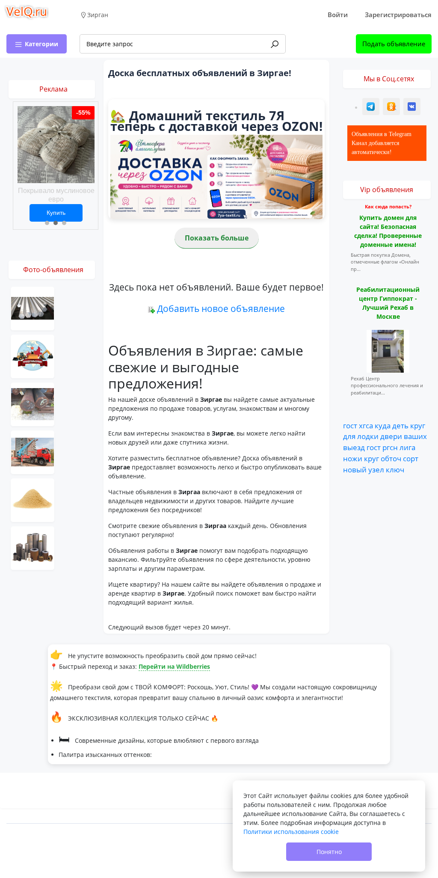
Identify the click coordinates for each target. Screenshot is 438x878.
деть (400, 425)
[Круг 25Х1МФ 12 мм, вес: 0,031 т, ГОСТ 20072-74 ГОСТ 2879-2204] (32, 404)
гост (350, 425)
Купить (56, 212)
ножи (352, 458)
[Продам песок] (32, 499)
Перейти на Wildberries (174, 666)
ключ (395, 469)
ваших (415, 436)
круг (417, 425)
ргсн (390, 447)
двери (391, 436)
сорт (410, 458)
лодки (368, 436)
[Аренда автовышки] (32, 452)
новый (355, 469)
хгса (366, 425)
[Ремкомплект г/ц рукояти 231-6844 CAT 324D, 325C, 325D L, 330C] (32, 356)
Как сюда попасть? (388, 206)
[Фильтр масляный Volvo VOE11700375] (32, 547)
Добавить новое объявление (221, 308)
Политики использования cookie (291, 832)
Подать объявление (393, 43)
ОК (392, 108)
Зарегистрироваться (398, 14)
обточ (391, 458)
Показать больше (217, 238)
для (349, 436)
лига (407, 447)
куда (383, 425)
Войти (338, 14)
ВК (412, 108)
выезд (354, 447)
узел (376, 469)
